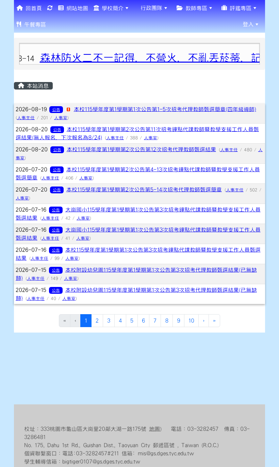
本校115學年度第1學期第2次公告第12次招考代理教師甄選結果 (141, 149)
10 (191, 320)
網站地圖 (76, 8)
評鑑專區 (239, 8)
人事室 (60, 118)
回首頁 (32, 8)
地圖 (154, 429)
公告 (56, 110)
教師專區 (195, 8)
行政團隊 (150, 8)
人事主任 (26, 118)
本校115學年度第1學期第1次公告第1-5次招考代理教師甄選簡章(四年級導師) (165, 109)
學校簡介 (111, 8)
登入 (248, 24)
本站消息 (36, 85)
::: (53, 24)
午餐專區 (33, 24)
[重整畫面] (50, 8)
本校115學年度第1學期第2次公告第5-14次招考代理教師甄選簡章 (144, 189)
